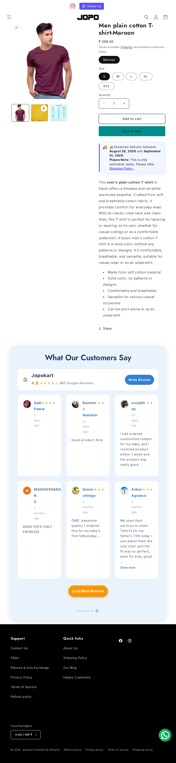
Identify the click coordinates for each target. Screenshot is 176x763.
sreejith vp (131, 406)
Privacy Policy (21, 677)
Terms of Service (23, 687)
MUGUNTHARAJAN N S (34, 495)
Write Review (139, 380)
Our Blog (70, 667)
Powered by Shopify (47, 749)
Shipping (126, 47)
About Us (70, 648)
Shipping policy (143, 749)
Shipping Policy (121, 168)
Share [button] (107, 328)
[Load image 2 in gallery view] (58, 112)
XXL (106, 86)
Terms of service (118, 749)
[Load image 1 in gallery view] (20, 112)
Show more (127, 567)
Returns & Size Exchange (30, 667)
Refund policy (21, 696)
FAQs (15, 658)
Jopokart (42, 375)
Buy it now (132, 131)
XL (146, 76)
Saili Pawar (34, 406)
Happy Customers (77, 677)
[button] (9, 17)
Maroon (109, 59)
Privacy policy (94, 749)
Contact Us (19, 648)
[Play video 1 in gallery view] (39, 112)
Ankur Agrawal (131, 492)
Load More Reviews (88, 591)
